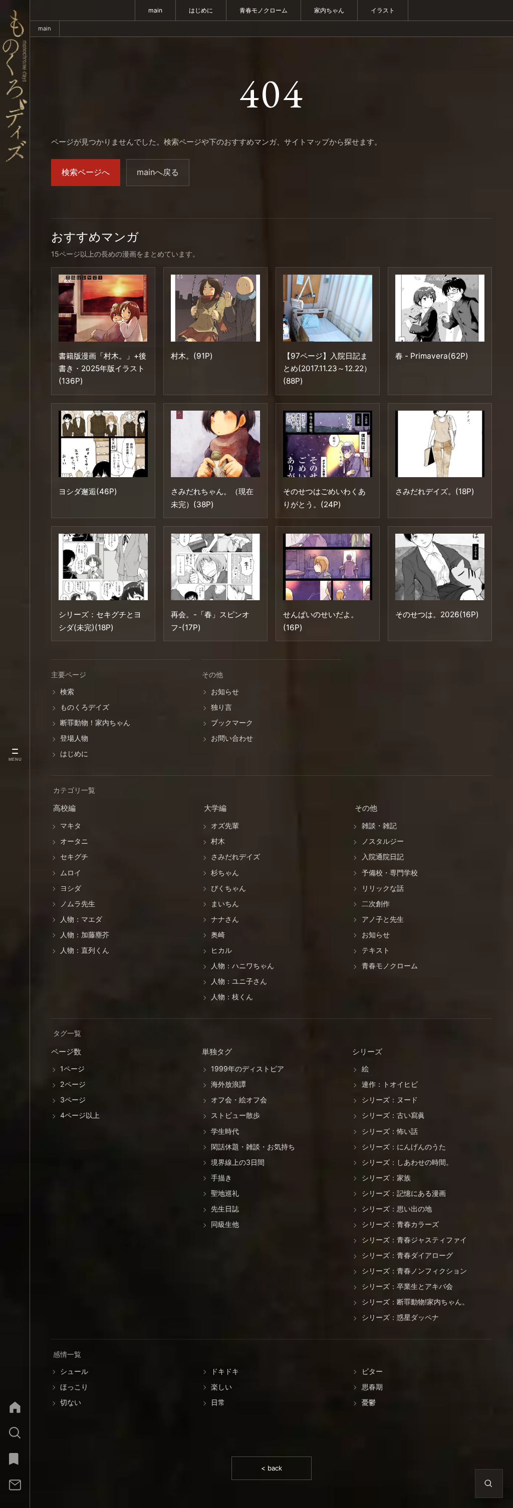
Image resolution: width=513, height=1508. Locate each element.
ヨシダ (70, 888)
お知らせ (225, 691)
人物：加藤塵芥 (84, 934)
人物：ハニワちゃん (242, 965)
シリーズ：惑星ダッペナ (400, 1317)
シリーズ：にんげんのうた (404, 1146)
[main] (15, 1407)
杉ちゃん (225, 872)
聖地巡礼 (225, 1193)
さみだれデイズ (235, 857)
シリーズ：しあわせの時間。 (407, 1162)
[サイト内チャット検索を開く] (488, 1483)
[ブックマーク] (15, 1459)
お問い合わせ (232, 738)
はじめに (201, 10)
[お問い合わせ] (15, 1485)
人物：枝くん (232, 997)
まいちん (225, 903)
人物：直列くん (84, 950)
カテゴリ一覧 (74, 790)
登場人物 (74, 738)
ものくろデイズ (84, 707)
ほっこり (74, 1386)
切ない (70, 1402)
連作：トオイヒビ (390, 1084)
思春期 (372, 1386)
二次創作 (376, 903)
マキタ (70, 826)
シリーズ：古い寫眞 (393, 1115)
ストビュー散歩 (235, 1115)
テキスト (376, 950)
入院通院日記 (383, 857)
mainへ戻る (158, 172)
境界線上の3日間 (238, 1162)
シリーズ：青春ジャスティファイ (414, 1239)
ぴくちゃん (228, 888)
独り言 (221, 707)
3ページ (73, 1100)
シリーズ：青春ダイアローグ (407, 1255)
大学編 (215, 808)
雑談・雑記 (379, 826)
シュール (74, 1371)
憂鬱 (369, 1402)
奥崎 (218, 934)
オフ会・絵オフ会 (239, 1100)
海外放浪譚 (228, 1084)
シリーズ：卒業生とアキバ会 (407, 1286)
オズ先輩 (225, 826)
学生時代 (225, 1131)
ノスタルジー (383, 841)
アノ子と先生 (383, 919)
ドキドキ (225, 1371)
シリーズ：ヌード (390, 1100)
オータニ (74, 841)
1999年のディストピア (247, 1069)
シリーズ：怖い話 (390, 1131)
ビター (372, 1371)
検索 (67, 691)
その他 (366, 808)
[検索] (15, 1433)
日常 (218, 1402)
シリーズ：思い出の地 (397, 1208)
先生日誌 (225, 1208)
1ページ (72, 1069)
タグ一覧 (67, 1033)
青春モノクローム (263, 10)
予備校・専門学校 (390, 872)
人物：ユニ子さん (239, 981)
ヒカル (221, 950)
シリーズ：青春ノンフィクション (414, 1271)
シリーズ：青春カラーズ (400, 1224)
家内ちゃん (329, 10)
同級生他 (225, 1224)
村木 (218, 841)
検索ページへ (86, 172)
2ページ (73, 1084)
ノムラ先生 (77, 903)
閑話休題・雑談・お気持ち (253, 1146)
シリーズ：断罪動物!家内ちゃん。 (415, 1302)
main (155, 10)
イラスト (383, 10)
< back (271, 1468)
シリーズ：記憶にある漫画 (404, 1193)
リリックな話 (383, 888)
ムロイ (70, 872)
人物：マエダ (81, 919)
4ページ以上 (80, 1115)
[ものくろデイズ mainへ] (15, 86)
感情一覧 (67, 1354)
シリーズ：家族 (386, 1177)
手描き (221, 1177)
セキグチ (74, 857)
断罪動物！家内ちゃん (95, 722)
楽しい (221, 1386)
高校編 (64, 808)
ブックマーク (232, 722)
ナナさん (225, 919)
